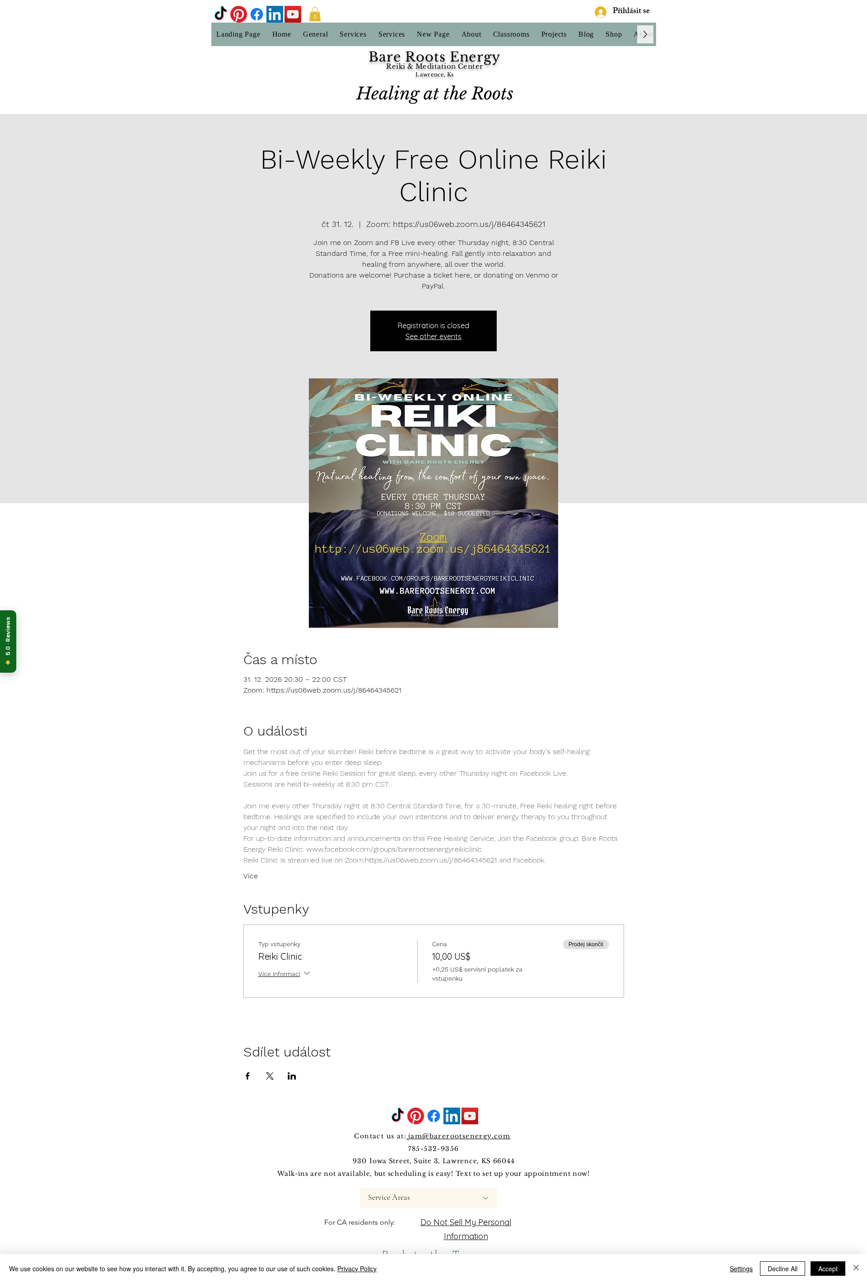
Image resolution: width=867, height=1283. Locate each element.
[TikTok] (220, 14)
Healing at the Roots (434, 93)
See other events (433, 336)
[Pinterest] (238, 14)
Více (250, 876)
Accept (828, 1268)
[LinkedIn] (274, 14)
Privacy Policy (357, 1268)
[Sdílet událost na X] (270, 1076)
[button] (315, 14)
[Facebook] (256, 14)
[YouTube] (292, 14)
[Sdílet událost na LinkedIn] (292, 1076)
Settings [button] (741, 1268)
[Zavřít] (856, 1268)
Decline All (782, 1268)
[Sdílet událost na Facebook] (247, 1076)
